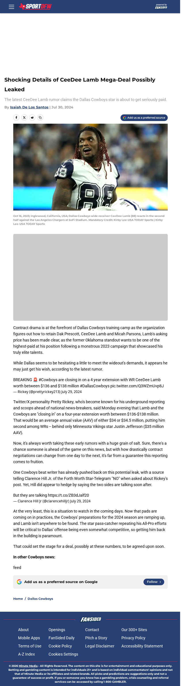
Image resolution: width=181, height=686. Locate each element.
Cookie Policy (60, 646)
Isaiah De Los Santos (29, 107)
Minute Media (28, 665)
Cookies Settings (63, 654)
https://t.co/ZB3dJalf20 (68, 495)
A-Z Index (26, 654)
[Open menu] (11, 6)
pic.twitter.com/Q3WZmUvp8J (137, 386)
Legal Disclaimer (99, 646)
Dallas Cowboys (40, 599)
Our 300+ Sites (134, 629)
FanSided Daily (62, 638)
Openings (57, 629)
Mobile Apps (29, 638)
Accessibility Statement (142, 646)
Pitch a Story (96, 638)
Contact (92, 629)
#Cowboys (48, 379)
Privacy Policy (133, 638)
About (23, 629)
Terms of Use (29, 646)
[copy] (40, 117)
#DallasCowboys (94, 386)
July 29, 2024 (71, 391)
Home (18, 599)
